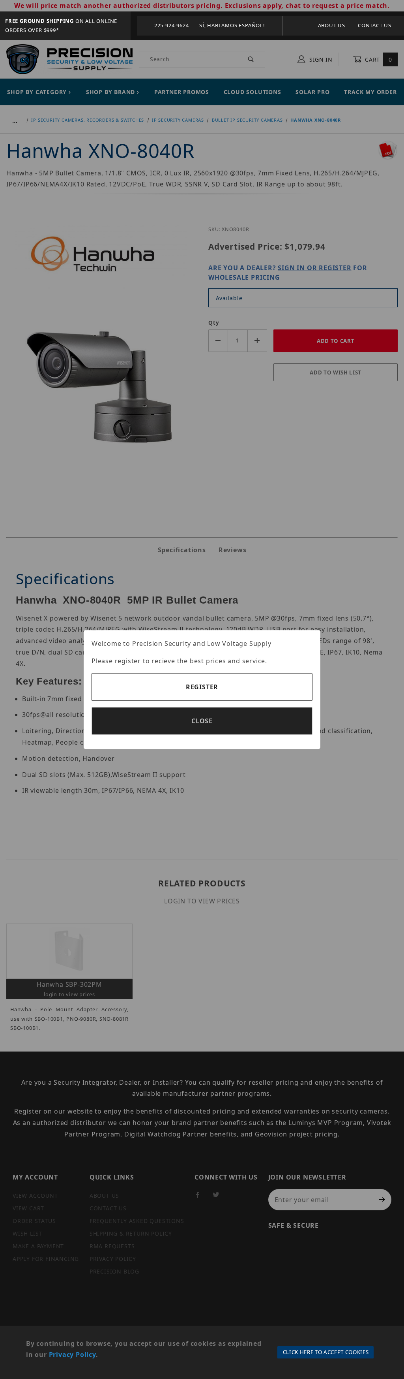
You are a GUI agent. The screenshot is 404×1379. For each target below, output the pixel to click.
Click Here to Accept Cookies (326, 1352)
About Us (331, 25)
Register (202, 687)
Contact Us (374, 25)
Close (202, 721)
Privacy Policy (72, 1354)
